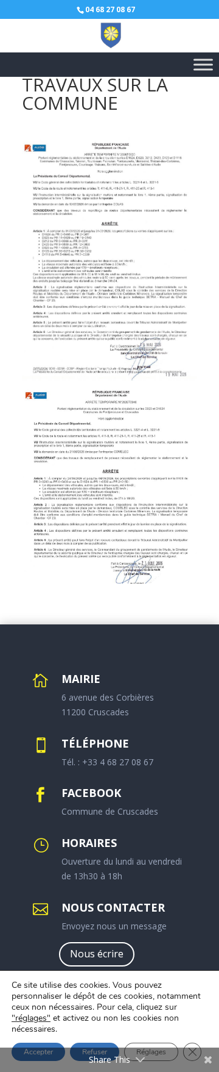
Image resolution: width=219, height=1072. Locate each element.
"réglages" (31, 1018)
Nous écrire (96, 953)
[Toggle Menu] (203, 64)
